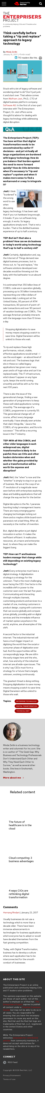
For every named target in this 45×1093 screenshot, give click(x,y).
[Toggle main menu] (4, 3)
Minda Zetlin (11, 52)
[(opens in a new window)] (22, 3)
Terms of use (9, 1079)
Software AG (9, 105)
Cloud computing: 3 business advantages (21, 859)
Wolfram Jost (15, 98)
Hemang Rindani (11, 912)
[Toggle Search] (40, 3)
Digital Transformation (26, 706)
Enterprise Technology (26, 701)
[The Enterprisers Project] (22, 17)
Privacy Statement (12, 1075)
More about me (12, 777)
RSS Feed (13, 1062)
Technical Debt (23, 711)
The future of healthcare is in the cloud (20, 825)
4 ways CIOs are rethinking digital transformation (19, 894)
